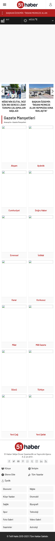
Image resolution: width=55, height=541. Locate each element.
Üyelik (7, 480)
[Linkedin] (41, 461)
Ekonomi (7, 489)
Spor (5, 512)
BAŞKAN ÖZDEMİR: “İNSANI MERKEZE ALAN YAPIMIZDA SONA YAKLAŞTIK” (41, 106)
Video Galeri (35, 519)
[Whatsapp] (27, 461)
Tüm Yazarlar (37, 474)
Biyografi (34, 504)
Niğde (32, 489)
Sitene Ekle (10, 474)
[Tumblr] (32, 461)
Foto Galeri (8, 519)
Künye (8, 468)
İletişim (34, 468)
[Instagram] (36, 461)
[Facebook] (9, 461)
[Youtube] (18, 461)
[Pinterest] (23, 461)
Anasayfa (7, 122)
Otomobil (34, 496)
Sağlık (6, 504)
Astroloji (34, 527)
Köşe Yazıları (9, 496)
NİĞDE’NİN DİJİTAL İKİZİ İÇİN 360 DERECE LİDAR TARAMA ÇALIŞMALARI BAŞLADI (14, 106)
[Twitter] (14, 461)
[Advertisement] (27, 53)
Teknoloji (34, 512)
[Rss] (46, 461)
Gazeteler (7, 527)
